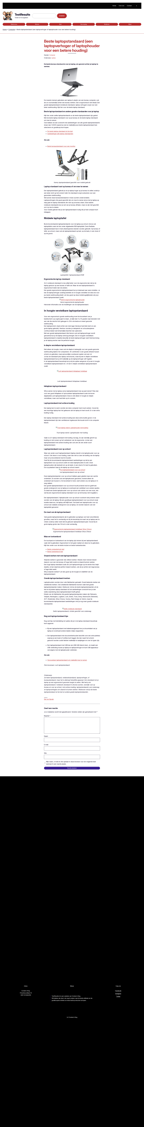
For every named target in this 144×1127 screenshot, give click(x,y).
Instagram (118, 993)
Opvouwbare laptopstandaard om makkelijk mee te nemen (67, 660)
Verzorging (83, 24)
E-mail (46, 744)
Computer (11, 29)
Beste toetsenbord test (55, 551)
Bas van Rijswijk (49, 699)
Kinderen (106, 24)
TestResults (22, 14)
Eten (60, 24)
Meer (130, 24)
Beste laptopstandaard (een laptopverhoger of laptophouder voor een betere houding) (72, 46)
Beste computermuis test (55, 549)
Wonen (37, 24)
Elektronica (14, 24)
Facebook (118, 991)
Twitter (118, 996)
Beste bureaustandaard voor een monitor (61, 146)
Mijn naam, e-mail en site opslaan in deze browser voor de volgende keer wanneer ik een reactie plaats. (71, 763)
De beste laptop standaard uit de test (60, 131)
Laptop (53, 58)
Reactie (47, 716)
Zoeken (62, 16)
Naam (46, 736)
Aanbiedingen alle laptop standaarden (60, 134)
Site (45, 753)
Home (5, 29)
